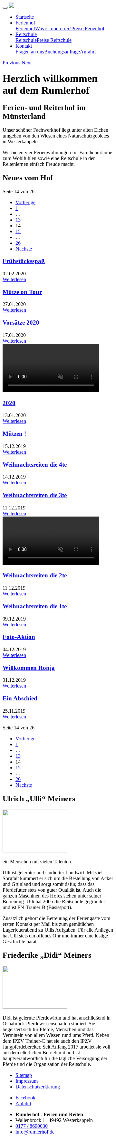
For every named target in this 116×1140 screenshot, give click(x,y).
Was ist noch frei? (53, 28)
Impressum (26, 1081)
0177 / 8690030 (31, 1126)
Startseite (24, 17)
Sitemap (23, 1075)
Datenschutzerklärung (37, 1086)
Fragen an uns (29, 51)
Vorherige (25, 202)
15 (18, 231)
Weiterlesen (14, 279)
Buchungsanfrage (62, 51)
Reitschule (26, 34)
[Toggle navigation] (5, 8)
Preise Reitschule (54, 40)
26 (18, 243)
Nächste (23, 249)
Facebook (25, 1097)
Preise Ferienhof (87, 28)
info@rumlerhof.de (34, 1132)
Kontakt (23, 46)
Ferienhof (25, 22)
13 (18, 220)
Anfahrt (88, 51)
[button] (12, 62)
